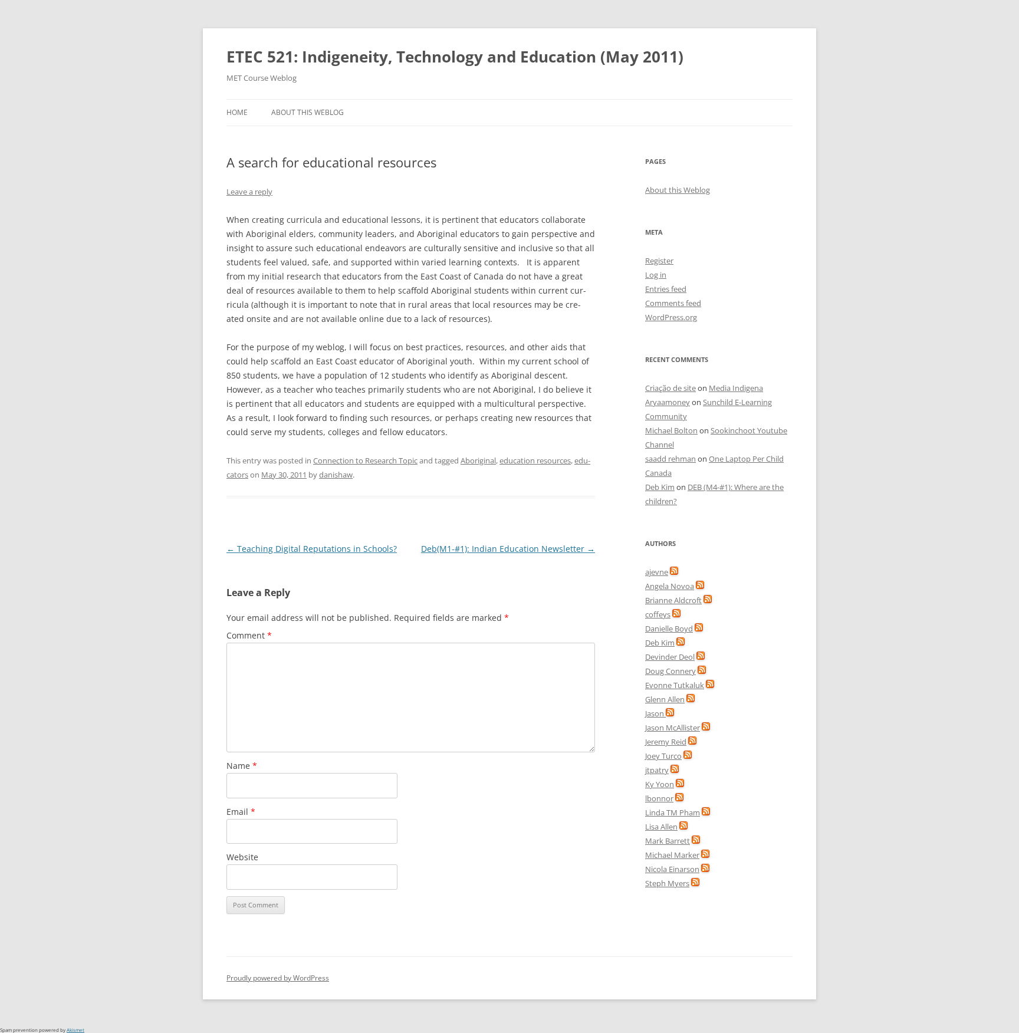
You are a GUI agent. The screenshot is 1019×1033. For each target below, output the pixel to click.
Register (659, 260)
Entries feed (665, 289)
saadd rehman (670, 458)
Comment (249, 635)
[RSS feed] (674, 572)
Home (237, 112)
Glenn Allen (665, 699)
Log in (655, 274)
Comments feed (673, 303)
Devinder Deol (670, 657)
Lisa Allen (661, 826)
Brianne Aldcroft (673, 600)
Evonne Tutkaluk (674, 685)
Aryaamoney (667, 402)
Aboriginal (478, 460)
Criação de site (670, 388)
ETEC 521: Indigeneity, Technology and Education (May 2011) (454, 56)
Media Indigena (736, 388)
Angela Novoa (669, 586)
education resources (535, 460)
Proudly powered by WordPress (277, 978)
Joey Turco (663, 756)
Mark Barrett (667, 840)
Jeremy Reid (665, 741)
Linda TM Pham (672, 812)
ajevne (656, 572)
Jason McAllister (672, 727)
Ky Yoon (659, 784)
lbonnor (659, 798)
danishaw (336, 474)
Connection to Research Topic (365, 460)
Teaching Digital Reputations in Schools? (311, 548)
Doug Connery (670, 671)
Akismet (75, 1030)
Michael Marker (672, 855)
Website (242, 857)
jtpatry (657, 770)
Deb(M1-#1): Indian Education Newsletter (508, 548)
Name (241, 765)
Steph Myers (667, 883)
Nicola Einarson (672, 869)
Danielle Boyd (669, 628)
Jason (655, 713)
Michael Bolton (671, 430)
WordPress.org (671, 317)
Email (240, 811)
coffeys (657, 614)
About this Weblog (307, 112)
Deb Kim (660, 487)
